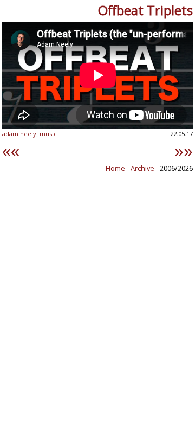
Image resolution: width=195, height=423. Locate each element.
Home (115, 168)
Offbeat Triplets (145, 10)
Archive (143, 168)
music (48, 134)
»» (183, 150)
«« (11, 150)
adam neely (19, 134)
